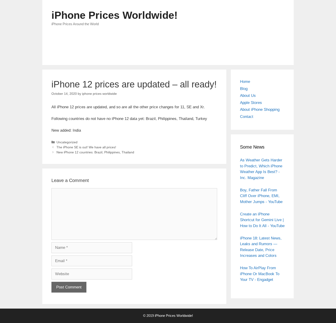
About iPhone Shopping (260, 109)
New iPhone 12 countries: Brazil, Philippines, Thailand (95, 152)
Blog (244, 89)
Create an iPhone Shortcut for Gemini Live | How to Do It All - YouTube (262, 220)
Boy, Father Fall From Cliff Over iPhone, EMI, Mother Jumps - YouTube (261, 196)
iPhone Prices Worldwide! (114, 15)
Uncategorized (66, 142)
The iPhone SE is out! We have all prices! (86, 147)
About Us (248, 95)
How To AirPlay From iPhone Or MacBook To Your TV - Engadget (259, 274)
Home (245, 81)
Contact (246, 116)
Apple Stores (251, 102)
